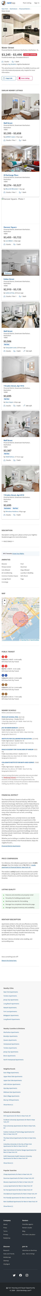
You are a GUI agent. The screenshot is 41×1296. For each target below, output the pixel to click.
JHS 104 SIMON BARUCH (10, 728)
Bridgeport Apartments (11, 1015)
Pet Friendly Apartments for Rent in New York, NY (19, 1198)
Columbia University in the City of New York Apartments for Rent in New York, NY (17, 1145)
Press (5, 1228)
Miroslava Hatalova (12, 511)
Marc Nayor (9, 402)
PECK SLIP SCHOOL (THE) (10, 717)
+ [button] (4, 600)
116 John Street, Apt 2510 (14, 495)
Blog (23, 1231)
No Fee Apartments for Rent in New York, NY (17, 1190)
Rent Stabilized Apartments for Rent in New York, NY (20, 1202)
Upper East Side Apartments (12, 1080)
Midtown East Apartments (12, 1092)
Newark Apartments (10, 1008)
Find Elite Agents (27, 1224)
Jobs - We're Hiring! (28, 1254)
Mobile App (7, 1257)
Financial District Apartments (11, 846)
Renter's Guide (27, 1228)
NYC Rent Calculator (28, 1234)
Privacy (5, 1234)
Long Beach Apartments (11, 1004)
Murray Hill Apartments (11, 1100)
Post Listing (27, 3)
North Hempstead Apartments (13, 1060)
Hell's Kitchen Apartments (11, 1084)
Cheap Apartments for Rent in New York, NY (17, 1174)
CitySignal (6, 1264)
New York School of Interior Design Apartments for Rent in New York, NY (19, 1151)
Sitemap (6, 1261)
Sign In (36, 3)
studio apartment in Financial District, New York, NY (19, 866)
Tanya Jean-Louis (11, 348)
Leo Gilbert (9, 241)
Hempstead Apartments (11, 1044)
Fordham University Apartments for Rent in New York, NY (19, 1121)
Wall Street (8, 123)
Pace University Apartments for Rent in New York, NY (19, 1127)
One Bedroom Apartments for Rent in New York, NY (20, 1194)
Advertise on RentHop (29, 1250)
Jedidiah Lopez (10, 137)
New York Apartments (10, 992)
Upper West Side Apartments (12, 1076)
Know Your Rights (18, 553)
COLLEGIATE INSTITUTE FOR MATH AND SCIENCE (18, 762)
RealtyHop (6, 1238)
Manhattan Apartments (11, 1032)
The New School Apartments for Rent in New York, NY (19, 1139)
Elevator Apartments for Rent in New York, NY (18, 1182)
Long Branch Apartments (11, 1019)
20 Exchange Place (11, 175)
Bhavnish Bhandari (12, 189)
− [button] (4, 603)
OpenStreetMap (34, 640)
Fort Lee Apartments (10, 1011)
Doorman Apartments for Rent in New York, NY (18, 1178)
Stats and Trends (8, 1254)
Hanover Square (10, 227)
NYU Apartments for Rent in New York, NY (17, 1116)
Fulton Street (9, 279)
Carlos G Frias (10, 293)
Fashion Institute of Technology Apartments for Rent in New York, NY (18, 1133)
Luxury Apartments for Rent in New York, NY (17, 1186)
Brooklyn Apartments (10, 1036)
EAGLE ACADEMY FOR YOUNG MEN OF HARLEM (17, 749)
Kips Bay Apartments (10, 1088)
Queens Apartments (10, 1040)
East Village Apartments (11, 1073)
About (5, 1224)
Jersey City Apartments (10, 1000)
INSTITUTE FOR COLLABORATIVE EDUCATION (17, 739)
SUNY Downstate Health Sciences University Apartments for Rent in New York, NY (17, 1157)
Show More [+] (8, 1105)
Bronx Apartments (9, 1056)
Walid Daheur (10, 457)
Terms (5, 1231)
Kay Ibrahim (12, 64)
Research (6, 1250)
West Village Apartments (11, 1096)
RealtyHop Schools (10, 777)
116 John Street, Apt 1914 (14, 386)
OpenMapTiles (25, 640)
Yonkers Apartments (10, 996)
